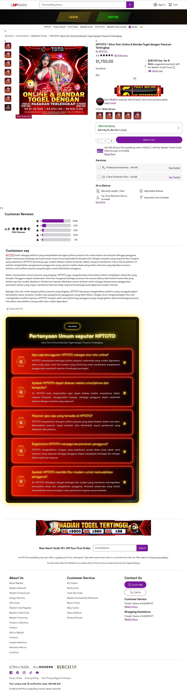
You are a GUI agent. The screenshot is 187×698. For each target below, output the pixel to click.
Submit (142, 548)
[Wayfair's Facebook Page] (11, 672)
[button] (53, 81)
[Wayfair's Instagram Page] (24, 672)
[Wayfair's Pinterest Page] (17, 672)
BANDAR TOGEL (39, 35)
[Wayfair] (19, 5)
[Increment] (111, 141)
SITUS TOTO (22, 35)
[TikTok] (30, 672)
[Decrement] (99, 141)
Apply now (157, 70)
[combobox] (83, 4)
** (151, 147)
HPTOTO (9, 35)
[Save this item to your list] (86, 44)
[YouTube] (37, 672)
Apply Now (109, 154)
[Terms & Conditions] (173, 67)
